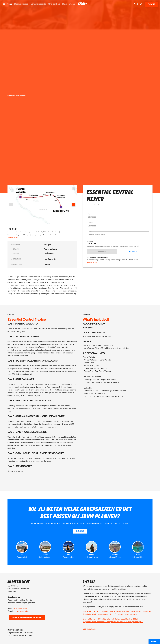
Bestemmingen (21, 4)
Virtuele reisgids (38, 4)
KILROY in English (90, 629)
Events (72, 4)
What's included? (12, 237)
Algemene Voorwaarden (141, 611)
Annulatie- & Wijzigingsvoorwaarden (98, 614)
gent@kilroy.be (22, 611)
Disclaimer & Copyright (119, 611)
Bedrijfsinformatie (122, 614)
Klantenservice (89, 611)
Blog (64, 4)
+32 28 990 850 (20, 608)
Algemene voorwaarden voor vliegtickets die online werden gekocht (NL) (113, 622)
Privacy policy (102, 611)
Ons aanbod (54, 4)
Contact (133, 614)
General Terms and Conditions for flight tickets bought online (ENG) (110, 619)
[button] (118, 208)
